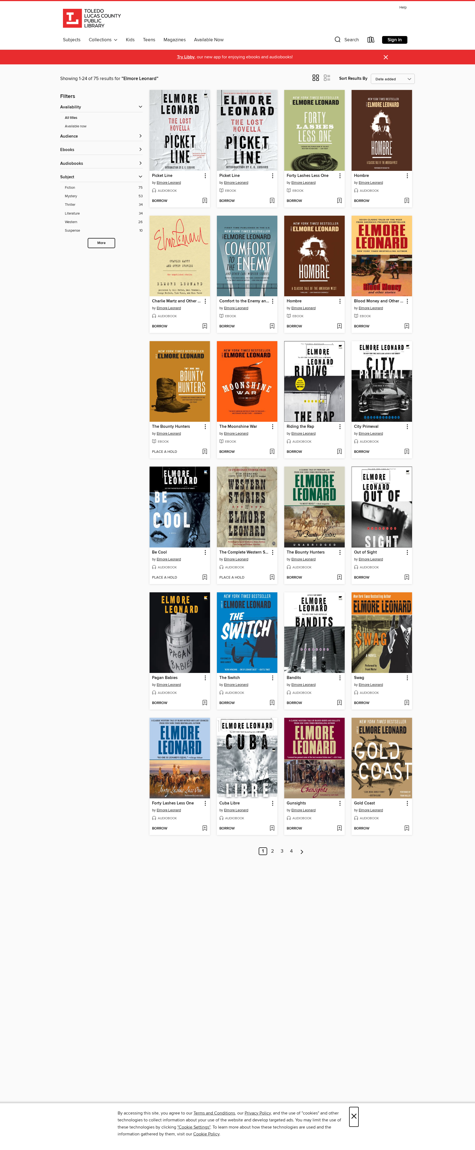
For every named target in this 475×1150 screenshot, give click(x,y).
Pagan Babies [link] (165, 677)
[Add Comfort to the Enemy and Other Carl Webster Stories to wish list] (272, 326)
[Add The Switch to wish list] (272, 703)
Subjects (72, 40)
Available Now (208, 40)
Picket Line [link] (162, 175)
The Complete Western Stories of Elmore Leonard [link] (244, 552)
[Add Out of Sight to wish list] (406, 577)
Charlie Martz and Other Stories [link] (177, 301)
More (101, 243)
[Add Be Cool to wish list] (204, 577)
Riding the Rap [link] (300, 426)
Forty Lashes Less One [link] (307, 175)
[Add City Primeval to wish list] (406, 452)
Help (403, 8)
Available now (76, 126)
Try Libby (186, 57)
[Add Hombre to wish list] (406, 201)
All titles (71, 118)
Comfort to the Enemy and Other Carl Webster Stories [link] (244, 301)
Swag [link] (359, 677)
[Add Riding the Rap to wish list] (339, 452)
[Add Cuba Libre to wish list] (272, 828)
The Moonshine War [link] (238, 426)
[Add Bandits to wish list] (339, 703)
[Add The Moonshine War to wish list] (272, 452)
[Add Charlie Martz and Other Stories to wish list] (204, 326)
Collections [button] (101, 40)
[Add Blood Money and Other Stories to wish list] (406, 326)
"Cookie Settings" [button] (193, 1127)
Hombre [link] (361, 175)
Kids (130, 40)
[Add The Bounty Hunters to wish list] (204, 452)
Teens (149, 40)
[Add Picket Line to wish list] (204, 201)
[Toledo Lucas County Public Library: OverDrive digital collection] (92, 19)
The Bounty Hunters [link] (171, 426)
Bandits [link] (294, 677)
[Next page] (302, 851)
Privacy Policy (258, 1113)
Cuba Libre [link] (229, 803)
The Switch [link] (229, 677)
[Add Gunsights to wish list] (339, 828)
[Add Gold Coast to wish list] (406, 828)
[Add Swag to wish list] (406, 703)
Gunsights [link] (296, 803)
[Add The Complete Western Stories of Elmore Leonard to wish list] (272, 577)
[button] (346, 40)
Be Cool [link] (159, 552)
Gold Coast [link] (364, 803)
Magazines (175, 40)
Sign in (395, 40)
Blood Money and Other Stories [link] (379, 301)
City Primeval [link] (366, 426)
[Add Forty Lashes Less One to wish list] (339, 201)
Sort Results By (353, 78)
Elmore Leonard (169, 182)
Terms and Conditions (214, 1113)
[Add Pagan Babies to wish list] (204, 703)
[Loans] (371, 40)
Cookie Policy (206, 1134)
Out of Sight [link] (365, 552)
